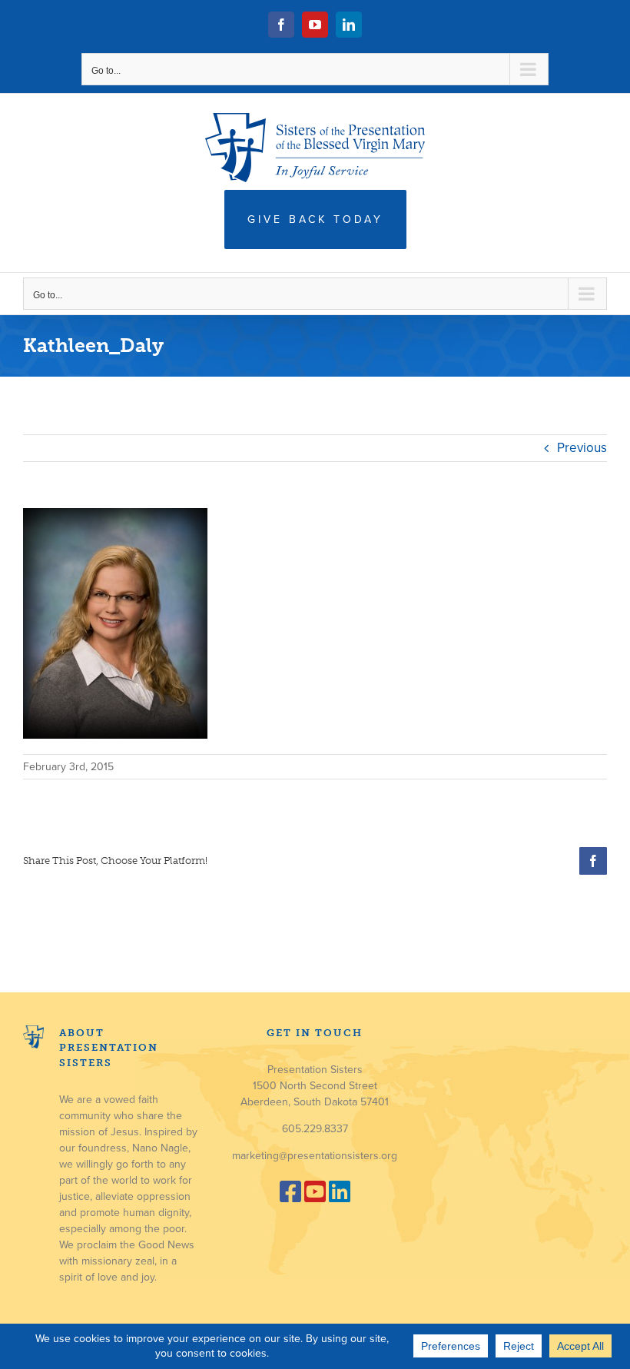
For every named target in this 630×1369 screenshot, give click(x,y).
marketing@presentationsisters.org (314, 1155)
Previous (582, 448)
